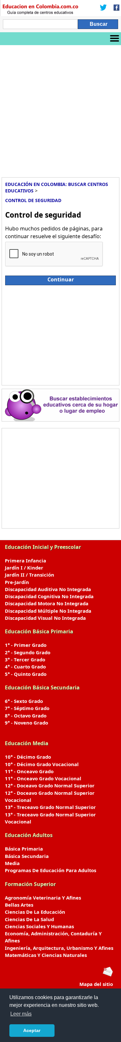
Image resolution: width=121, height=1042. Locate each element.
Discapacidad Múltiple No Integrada (48, 611)
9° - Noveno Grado (26, 722)
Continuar (60, 279)
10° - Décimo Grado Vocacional (42, 764)
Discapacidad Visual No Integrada (45, 618)
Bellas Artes (19, 904)
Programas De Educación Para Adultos (50, 870)
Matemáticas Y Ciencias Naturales (46, 955)
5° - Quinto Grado (25, 674)
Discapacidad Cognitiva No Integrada (49, 596)
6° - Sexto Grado (24, 701)
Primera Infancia (25, 560)
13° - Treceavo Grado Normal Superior (50, 807)
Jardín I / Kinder (24, 567)
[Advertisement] (60, 108)
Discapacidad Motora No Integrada (46, 603)
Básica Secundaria (27, 856)
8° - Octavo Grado (25, 715)
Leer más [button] (21, 1014)
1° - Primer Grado (25, 645)
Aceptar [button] (31, 1030)
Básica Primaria (24, 848)
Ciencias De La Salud (29, 919)
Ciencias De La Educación (35, 912)
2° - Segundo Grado (27, 652)
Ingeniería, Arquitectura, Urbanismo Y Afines (59, 948)
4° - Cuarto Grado (25, 666)
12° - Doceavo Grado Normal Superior (50, 785)
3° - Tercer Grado (25, 659)
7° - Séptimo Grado (27, 708)
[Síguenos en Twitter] (103, 8)
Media (12, 863)
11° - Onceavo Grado (29, 771)
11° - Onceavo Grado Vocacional (43, 778)
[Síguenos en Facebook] (114, 8)
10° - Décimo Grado (28, 757)
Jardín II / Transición (29, 574)
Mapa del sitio (96, 984)
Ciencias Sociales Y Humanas (39, 926)
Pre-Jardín (17, 582)
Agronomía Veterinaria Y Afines (43, 897)
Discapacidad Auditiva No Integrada (48, 589)
